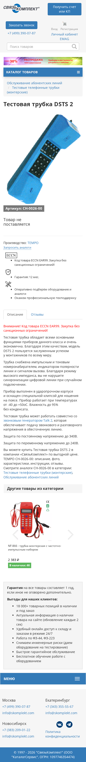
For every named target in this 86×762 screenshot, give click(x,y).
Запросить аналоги (17, 247)
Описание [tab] (15, 314)
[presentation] (15, 535)
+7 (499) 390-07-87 (22, 33)
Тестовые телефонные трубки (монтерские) (37, 472)
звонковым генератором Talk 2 (27, 420)
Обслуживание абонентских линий (31, 477)
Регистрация (69, 29)
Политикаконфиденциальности (62, 733)
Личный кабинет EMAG (64, 36)
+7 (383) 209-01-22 (16, 730)
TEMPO (33, 243)
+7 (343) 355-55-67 (59, 706)
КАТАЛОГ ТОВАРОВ (22, 72)
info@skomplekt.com (18, 713)
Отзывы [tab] (37, 314)
